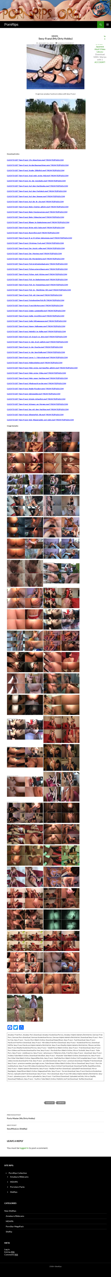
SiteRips (13, 1192)
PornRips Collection (18, 1173)
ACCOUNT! (100, 62)
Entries (9, 1252)
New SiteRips (10, 1211)
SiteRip (9, 1231)
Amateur (50, 1103)
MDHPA (55, 36)
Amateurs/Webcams (19, 1177)
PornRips (11, 24)
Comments (11, 1254)
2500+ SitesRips (55, 1266)
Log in (7, 1249)
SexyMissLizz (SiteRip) (17, 1127)
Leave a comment (66, 43)
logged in (24, 1148)
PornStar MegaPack (15, 1226)
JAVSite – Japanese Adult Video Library (100, 48)
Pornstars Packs (17, 1187)
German (61, 1103)
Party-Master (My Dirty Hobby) (21, 1117)
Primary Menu (107, 24)
